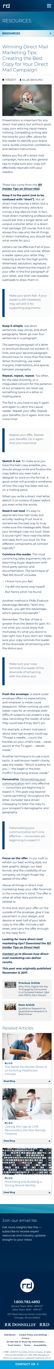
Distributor (10, 1335)
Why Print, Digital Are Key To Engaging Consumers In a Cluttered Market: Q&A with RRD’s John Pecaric (33, 989)
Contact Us (25, 1364)
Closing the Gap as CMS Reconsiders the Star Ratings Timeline (25, 1130)
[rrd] (6, 5)
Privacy (25, 1338)
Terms (27, 1345)
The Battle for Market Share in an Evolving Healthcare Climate (26, 1070)
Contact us (10, 954)
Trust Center (14, 1345)
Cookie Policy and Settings (33, 1335)
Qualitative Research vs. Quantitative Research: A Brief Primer (32, 1009)
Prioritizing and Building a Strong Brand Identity (23, 1183)
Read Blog (28, 1081)
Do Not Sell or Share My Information (25, 1341)
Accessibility (40, 1345)
